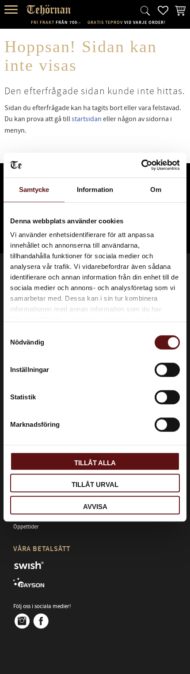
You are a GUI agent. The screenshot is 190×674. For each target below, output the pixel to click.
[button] (12, 10)
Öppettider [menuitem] (26, 526)
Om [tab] (155, 189)
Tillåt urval (95, 484)
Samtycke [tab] (34, 189)
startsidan (87, 119)
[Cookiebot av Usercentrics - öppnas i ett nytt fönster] (141, 165)
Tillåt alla (95, 463)
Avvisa (95, 506)
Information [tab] (95, 189)
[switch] (167, 370)
